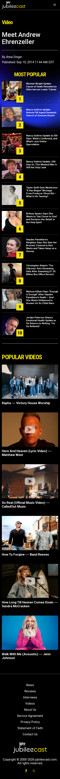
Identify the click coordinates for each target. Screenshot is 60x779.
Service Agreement (30, 716)
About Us (30, 709)
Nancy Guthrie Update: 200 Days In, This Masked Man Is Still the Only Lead (41, 164)
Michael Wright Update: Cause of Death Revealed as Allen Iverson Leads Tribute (41, 86)
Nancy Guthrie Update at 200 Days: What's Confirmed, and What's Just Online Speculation (42, 140)
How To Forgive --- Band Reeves (25, 554)
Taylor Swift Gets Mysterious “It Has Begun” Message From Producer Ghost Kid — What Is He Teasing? (42, 192)
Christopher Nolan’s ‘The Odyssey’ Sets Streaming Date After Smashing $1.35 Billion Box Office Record (41, 270)
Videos (30, 703)
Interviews (30, 697)
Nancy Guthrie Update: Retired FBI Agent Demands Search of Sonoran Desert (41, 112)
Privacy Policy (30, 722)
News (30, 685)
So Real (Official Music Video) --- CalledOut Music (26, 504)
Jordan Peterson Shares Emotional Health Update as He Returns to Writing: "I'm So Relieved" (41, 322)
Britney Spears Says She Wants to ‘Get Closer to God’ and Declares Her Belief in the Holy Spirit (41, 218)
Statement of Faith (30, 728)
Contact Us (30, 734)
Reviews (30, 691)
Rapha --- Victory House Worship (26, 403)
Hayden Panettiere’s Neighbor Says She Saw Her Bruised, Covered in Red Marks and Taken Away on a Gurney (41, 245)
